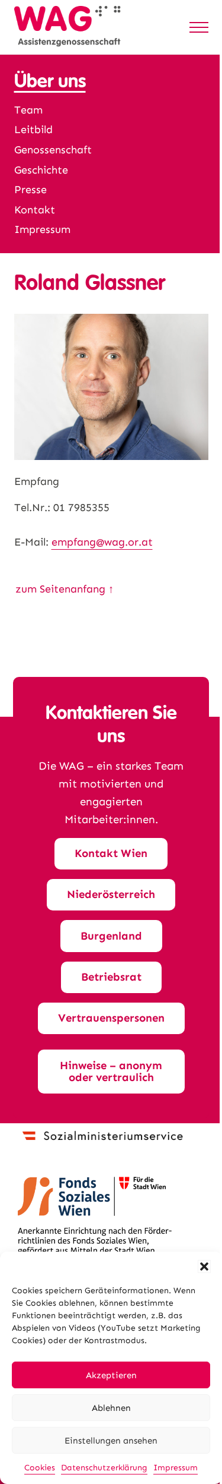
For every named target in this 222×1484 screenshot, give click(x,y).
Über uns (50, 81)
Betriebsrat (111, 977)
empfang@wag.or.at (102, 542)
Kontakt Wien (111, 853)
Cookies (39, 1468)
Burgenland (111, 936)
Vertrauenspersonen (111, 1018)
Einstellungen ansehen (111, 1440)
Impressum (175, 1468)
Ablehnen (111, 1408)
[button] (204, 1266)
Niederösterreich (111, 894)
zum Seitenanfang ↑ (64, 589)
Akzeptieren (111, 1375)
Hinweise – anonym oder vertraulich (111, 1071)
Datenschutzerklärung (104, 1468)
